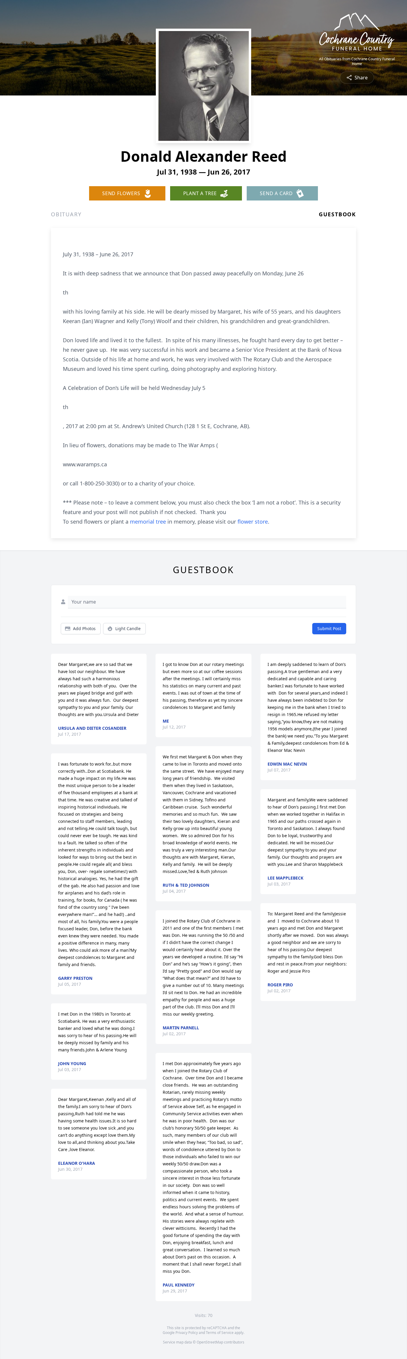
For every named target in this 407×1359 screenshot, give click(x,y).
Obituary (66, 214)
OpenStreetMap (210, 1342)
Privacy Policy (186, 1332)
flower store (252, 521)
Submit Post (329, 628)
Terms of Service (220, 1332)
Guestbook (337, 214)
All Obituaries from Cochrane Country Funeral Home (357, 61)
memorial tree (148, 521)
